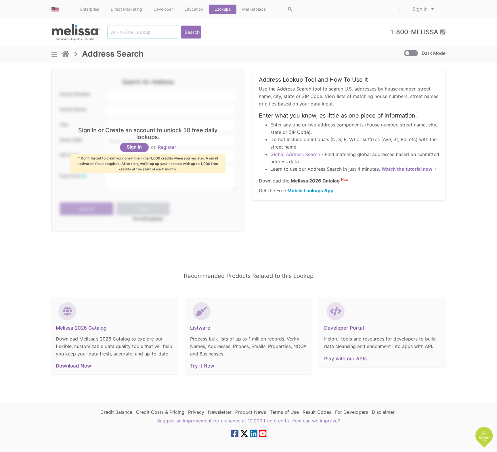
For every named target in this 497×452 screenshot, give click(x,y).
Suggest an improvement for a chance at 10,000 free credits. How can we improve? (248, 421)
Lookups (223, 9)
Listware (200, 328)
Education (193, 9)
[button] (484, 437)
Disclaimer (383, 412)
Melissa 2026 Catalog (81, 328)
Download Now (73, 366)
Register (167, 147)
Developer (163, 9)
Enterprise (89, 9)
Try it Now (202, 366)
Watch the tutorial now (407, 169)
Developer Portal (344, 328)
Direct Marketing (126, 9)
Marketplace (254, 9)
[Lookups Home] (65, 54)
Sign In (421, 9)
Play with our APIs (345, 358)
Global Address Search (295, 154)
